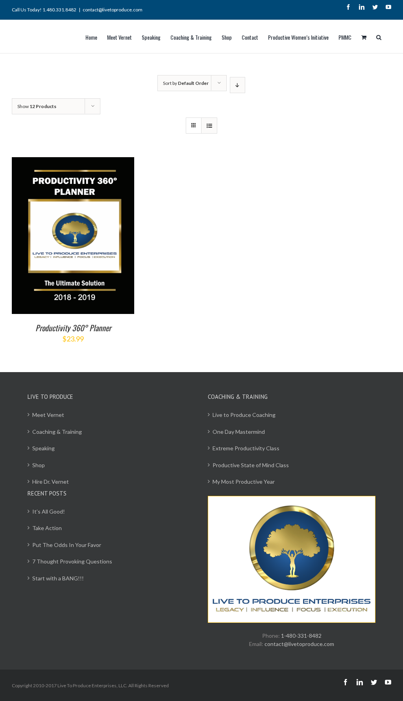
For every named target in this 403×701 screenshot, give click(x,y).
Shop (38, 465)
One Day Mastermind (239, 431)
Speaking (43, 448)
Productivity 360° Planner (73, 328)
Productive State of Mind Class (251, 465)
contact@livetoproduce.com (112, 10)
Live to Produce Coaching (244, 414)
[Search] (378, 36)
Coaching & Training (57, 431)
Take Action (47, 528)
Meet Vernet (48, 414)
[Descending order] (237, 85)
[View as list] (209, 125)
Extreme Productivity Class (246, 448)
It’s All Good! (48, 511)
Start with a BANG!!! (58, 578)
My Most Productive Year (244, 481)
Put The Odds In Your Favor (66, 544)
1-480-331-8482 (301, 635)
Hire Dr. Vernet (50, 481)
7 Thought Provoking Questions (72, 561)
